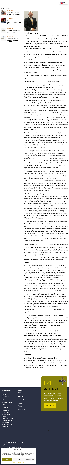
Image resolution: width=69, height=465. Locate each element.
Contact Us (21, 410)
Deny (18, 459)
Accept (7, 459)
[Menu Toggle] (48, 430)
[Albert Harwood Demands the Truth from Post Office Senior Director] (3, 20)
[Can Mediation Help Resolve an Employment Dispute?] (3, 12)
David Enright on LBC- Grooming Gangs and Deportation (12, 40)
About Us (21, 400)
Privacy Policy (21, 462)
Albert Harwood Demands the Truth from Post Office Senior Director (14, 22)
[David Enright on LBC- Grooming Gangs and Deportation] (3, 38)
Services (21, 396)
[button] (34, 449)
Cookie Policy (15, 462)
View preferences (29, 459)
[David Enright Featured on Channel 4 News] (3, 30)
